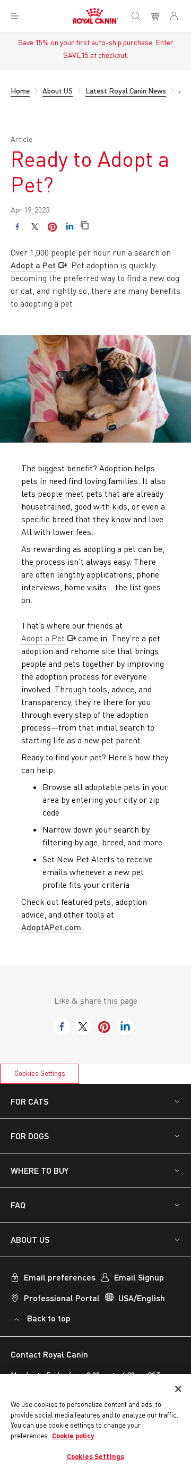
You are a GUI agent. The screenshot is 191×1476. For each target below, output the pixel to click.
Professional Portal (62, 1298)
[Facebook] (17, 226)
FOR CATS (29, 1101)
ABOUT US (30, 1239)
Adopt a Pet (33, 265)
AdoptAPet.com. (52, 927)
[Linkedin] (69, 226)
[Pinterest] (52, 226)
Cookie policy (73, 1435)
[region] (95, 1425)
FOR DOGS (30, 1136)
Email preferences (60, 1277)
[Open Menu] (15, 16)
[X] (34, 226)
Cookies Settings (39, 1073)
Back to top (49, 1318)
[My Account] (178, 16)
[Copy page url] (85, 226)
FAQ (18, 1205)
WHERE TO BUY (39, 1170)
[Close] (178, 1389)
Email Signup (139, 1277)
